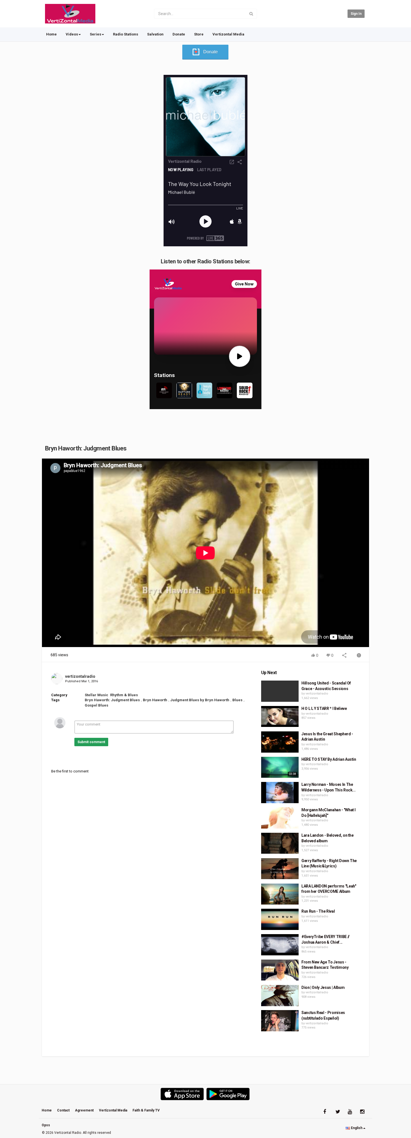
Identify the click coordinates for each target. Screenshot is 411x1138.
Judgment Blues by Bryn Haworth (199, 700)
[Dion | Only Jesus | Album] (280, 995)
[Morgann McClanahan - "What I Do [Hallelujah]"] (280, 818)
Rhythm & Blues (124, 695)
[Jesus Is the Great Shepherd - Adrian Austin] (280, 742)
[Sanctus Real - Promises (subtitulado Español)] (280, 1020)
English (356, 1128)
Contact (63, 1110)
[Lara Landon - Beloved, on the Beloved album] (280, 843)
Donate (179, 34)
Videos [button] (72, 34)
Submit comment (91, 742)
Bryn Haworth (155, 700)
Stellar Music (96, 695)
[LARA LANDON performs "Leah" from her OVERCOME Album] (280, 894)
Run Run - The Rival (318, 911)
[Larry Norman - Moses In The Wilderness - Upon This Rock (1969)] (280, 792)
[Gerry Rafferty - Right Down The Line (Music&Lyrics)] (280, 868)
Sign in (356, 14)
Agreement (84, 1110)
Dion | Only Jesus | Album (322, 987)
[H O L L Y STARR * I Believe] (280, 716)
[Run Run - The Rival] (280, 919)
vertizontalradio (80, 676)
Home (51, 34)
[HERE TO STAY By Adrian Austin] (280, 767)
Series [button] (95, 34)
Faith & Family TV (146, 1110)
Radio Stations (125, 34)
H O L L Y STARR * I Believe (324, 708)
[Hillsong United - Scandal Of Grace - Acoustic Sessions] (280, 691)
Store (199, 34)
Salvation (155, 34)
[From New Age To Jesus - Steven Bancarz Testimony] (280, 970)
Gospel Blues (96, 705)
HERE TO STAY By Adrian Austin (328, 759)
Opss (46, 1125)
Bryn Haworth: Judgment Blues (112, 700)
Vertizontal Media (228, 34)
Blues (237, 700)
